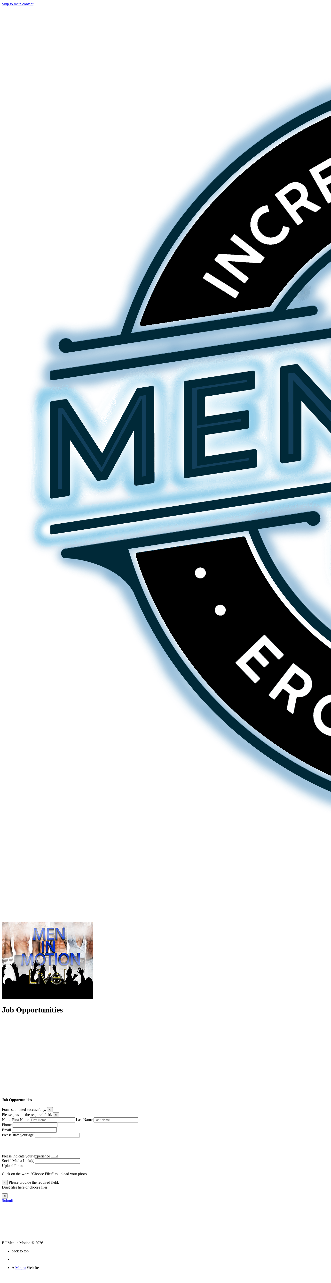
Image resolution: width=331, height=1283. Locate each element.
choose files (38, 1187)
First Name (20, 1120)
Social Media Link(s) (18, 1161)
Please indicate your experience (26, 1156)
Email (6, 1130)
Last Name (84, 1120)
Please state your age (18, 1135)
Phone (7, 1125)
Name (6, 1120)
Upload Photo (12, 1166)
